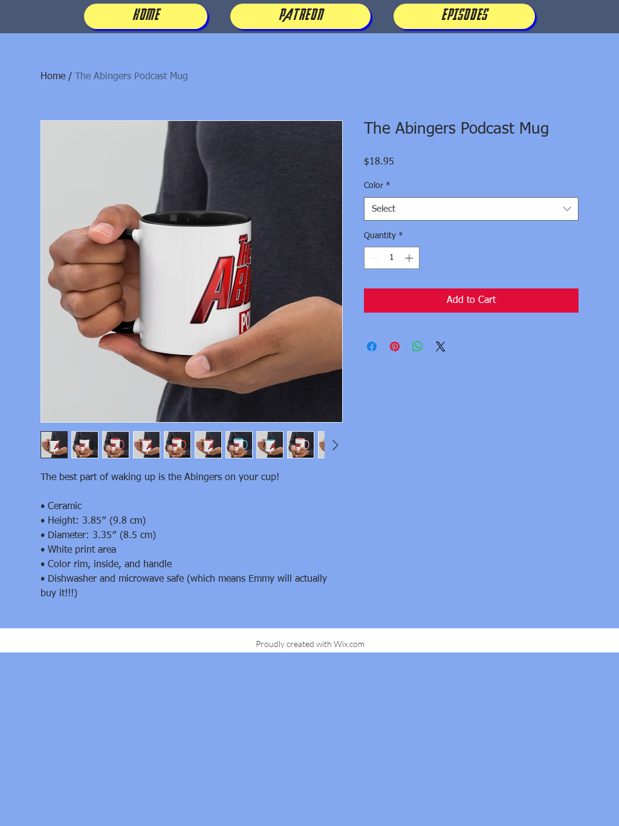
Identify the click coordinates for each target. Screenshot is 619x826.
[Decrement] (373, 257)
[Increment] (410, 257)
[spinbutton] (392, 257)
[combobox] (471, 209)
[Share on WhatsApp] (417, 346)
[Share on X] (440, 346)
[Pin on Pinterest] (394, 346)
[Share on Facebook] (372, 346)
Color (377, 185)
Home (53, 77)
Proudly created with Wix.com (310, 644)
